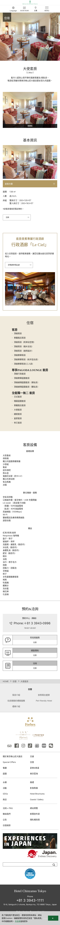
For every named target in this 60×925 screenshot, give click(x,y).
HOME (6, 681)
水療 (5, 782)
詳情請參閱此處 (14, 265)
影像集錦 (34, 788)
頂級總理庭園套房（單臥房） (26, 382)
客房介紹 (16, 695)
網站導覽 (34, 808)
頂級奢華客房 (20, 355)
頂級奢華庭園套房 (22, 378)
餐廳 (5, 768)
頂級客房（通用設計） (23, 351)
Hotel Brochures (37, 793)
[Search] (54, 865)
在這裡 (17, 921)
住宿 (14, 681)
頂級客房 (18, 333)
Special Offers (9, 762)
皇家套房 (18, 418)
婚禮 (32, 782)
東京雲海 (34, 773)
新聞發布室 (35, 814)
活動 (5, 788)
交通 (32, 756)
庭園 (5, 773)
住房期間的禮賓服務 (16, 700)
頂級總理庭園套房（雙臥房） (26, 386)
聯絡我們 (7, 814)
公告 (5, 819)
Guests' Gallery (37, 799)
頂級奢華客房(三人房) (23, 364)
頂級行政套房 (20, 373)
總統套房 (18, 414)
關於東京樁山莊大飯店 (12, 756)
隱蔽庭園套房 (20, 401)
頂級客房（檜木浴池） (23, 346)
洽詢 (7, 217)
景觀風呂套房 (20, 405)
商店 (5, 799)
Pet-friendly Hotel (44, 700)
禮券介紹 (16, 706)
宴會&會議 (34, 768)
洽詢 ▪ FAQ (8, 808)
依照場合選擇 (44, 695)
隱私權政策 (35, 819)
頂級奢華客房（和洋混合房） (26, 359)
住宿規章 (7, 825)
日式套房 (18, 396)
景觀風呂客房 (20, 338)
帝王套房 (18, 422)
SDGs (5, 793)
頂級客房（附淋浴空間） (24, 342)
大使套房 (18, 409)
